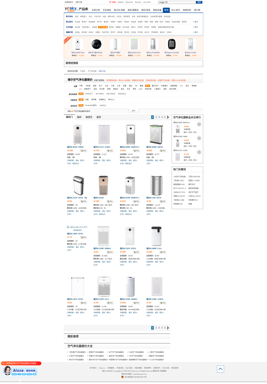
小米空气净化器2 (179, 177)
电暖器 (118, 27)
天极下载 (78, 2)
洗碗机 (167, 22)
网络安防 (187, 10)
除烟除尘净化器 (138, 80)
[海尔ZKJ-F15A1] (190, 49)
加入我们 (129, 368)
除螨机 (153, 27)
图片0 (82, 160)
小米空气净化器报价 (76, 356)
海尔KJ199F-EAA (101, 299)
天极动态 (120, 368)
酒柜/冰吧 (111, 17)
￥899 (194, 56)
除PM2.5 (111, 100)
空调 (90, 17)
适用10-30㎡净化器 (179, 80)
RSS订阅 (166, 368)
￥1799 (96, 151)
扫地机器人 (86, 27)
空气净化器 (103, 27)
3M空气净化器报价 (136, 356)
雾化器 (84, 32)
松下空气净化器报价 (116, 352)
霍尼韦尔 (155, 86)
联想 (109, 89)
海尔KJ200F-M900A (102, 248)
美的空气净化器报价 (116, 356)
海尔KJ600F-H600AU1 (129, 147)
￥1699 (123, 151)
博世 (134, 89)
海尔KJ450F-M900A (128, 299)
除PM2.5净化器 (124, 80)
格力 (187, 86)
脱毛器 (119, 32)
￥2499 (149, 252)
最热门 (69, 117)
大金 (106, 86)
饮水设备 (125, 27)
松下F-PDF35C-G (179, 188)
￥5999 (119, 56)
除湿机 (146, 27)
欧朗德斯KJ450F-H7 (180, 184)
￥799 (95, 303)
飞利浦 (87, 86)
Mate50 (121, 2)
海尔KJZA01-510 (134, 53)
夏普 (94, 86)
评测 (190, 132)
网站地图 (138, 368)
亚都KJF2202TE (179, 196)
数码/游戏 (145, 10)
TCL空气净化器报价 (156, 360)
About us (102, 368)
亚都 (124, 86)
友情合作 (156, 368)
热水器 (77, 22)
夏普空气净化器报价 (96, 352)
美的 (130, 86)
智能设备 (157, 10)
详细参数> (71, 160)
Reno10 (138, 2)
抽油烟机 (92, 22)
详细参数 (187, 129)
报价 (77, 160)
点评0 (69, 164)
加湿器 (94, 27)
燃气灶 (99, 22)
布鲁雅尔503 (178, 204)
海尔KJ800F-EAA (154, 248)
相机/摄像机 (133, 10)
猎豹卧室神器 (193, 188)
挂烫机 (140, 27)
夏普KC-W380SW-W (195, 181)
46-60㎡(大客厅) (91, 105)
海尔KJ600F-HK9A (154, 147)
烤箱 (146, 22)
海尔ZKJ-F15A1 (190, 53)
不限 (81, 86)
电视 (76, 17)
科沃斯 (102, 89)
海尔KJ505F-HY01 (128, 248)
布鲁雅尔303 (193, 200)
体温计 (91, 32)
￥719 (69, 237)
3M (136, 86)
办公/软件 (175, 10)
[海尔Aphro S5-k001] (171, 49)
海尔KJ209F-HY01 (75, 234)
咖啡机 (184, 22)
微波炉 (126, 22)
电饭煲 (133, 22)
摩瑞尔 (115, 89)
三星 (112, 86)
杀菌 (87, 100)
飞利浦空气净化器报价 (77, 352)
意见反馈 (174, 368)
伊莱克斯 (148, 89)
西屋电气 (87, 89)
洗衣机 (119, 17)
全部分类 (96, 10)
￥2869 (96, 201)
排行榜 (197, 10)
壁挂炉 (84, 22)
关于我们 (93, 368)
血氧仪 (77, 32)
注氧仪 (169, 32)
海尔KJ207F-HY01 (75, 299)
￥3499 (156, 56)
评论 (194, 132)
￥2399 (81, 56)
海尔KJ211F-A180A (101, 147)
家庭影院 (126, 17)
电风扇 (111, 27)
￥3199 (137, 56)
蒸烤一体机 (159, 22)
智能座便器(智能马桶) (166, 27)
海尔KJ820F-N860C (75, 147)
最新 (79, 117)
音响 (133, 17)
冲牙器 (140, 32)
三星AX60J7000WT (195, 177)
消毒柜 (140, 22)
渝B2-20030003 (107, 371)
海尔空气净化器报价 (76, 360)
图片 (185, 132)
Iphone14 (129, 2)
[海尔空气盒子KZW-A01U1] (96, 49)
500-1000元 (100, 94)
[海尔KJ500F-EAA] (77, 49)
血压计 (146, 32)
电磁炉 (113, 22)
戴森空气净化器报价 (156, 356)
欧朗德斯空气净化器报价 (138, 360)
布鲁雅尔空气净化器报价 (118, 360)
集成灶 (106, 22)
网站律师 (147, 368)
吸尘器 (77, 27)
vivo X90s (147, 2)
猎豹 (165, 89)
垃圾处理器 (176, 22)
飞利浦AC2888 (178, 200)
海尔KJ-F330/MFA (153, 53)
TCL (181, 86)
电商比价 (75, 164)
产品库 (82, 71)
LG (80, 89)
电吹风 (126, 32)
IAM (140, 89)
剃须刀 (113, 32)
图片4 (162, 313)
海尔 (147, 86)
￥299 (100, 56)
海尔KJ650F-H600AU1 (129, 198)
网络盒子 (83, 17)
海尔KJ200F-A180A (154, 299)
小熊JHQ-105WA (194, 196)
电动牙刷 (105, 32)
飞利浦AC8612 (178, 181)
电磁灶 (119, 22)
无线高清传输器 (156, 17)
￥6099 (149, 151)
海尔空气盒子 (193, 192)
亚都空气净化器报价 (96, 356)
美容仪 (162, 32)
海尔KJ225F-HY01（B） (77, 198)
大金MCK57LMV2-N (180, 192)
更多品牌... (173, 89)
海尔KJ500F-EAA (77, 53)
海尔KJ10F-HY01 (153, 198)
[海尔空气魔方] (115, 49)
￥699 (175, 56)
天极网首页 (69, 2)
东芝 (128, 89)
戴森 (141, 86)
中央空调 (97, 17)
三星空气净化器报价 (156, 352)
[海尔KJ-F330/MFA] (153, 49)
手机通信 (107, 10)
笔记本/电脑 (119, 10)
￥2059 (123, 201)
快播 (190, 204)
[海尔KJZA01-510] (134, 49)
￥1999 (123, 252)
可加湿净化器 (151, 80)
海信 (95, 89)
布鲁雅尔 (164, 86)
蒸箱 (151, 22)
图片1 (109, 313)
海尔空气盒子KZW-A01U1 (96, 53)
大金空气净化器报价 (136, 352)
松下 (100, 86)
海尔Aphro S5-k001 (171, 53)
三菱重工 (157, 89)
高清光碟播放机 (143, 17)
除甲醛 (93, 100)
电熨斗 (133, 27)
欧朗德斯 (173, 86)
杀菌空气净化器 (164, 80)
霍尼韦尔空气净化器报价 (98, 360)
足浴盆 (133, 32)
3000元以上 (122, 94)
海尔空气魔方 (115, 53)
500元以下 (89, 94)
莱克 (122, 89)
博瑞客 (194, 86)
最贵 (99, 117)
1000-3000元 (110, 94)
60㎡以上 (103, 105)
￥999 (69, 201)
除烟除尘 (102, 100)
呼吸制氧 (154, 32)
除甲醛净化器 (112, 80)
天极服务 (110, 368)
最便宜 (89, 117)
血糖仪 (97, 32)
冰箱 (104, 17)
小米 (118, 86)
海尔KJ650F (98, 198)
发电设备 (167, 17)
